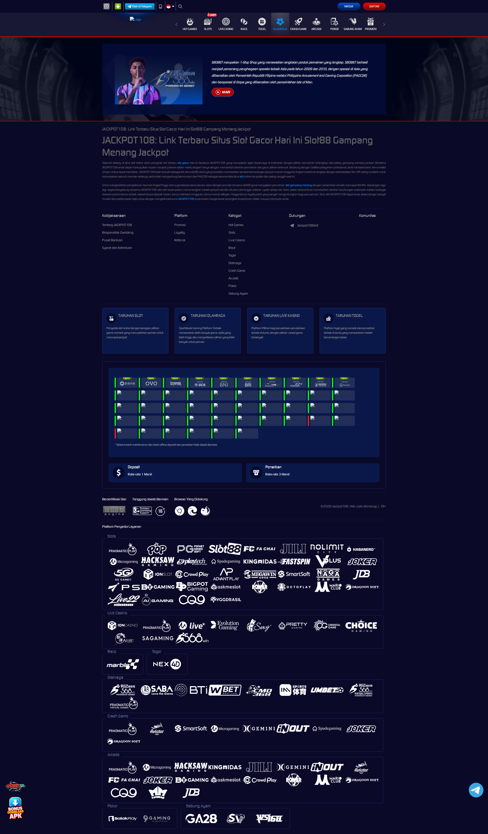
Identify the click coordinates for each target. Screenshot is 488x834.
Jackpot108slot (307, 225)
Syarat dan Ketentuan (117, 248)
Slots (208, 29)
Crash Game (298, 29)
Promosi (370, 29)
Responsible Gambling (117, 232)
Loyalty (179, 232)
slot (242, 176)
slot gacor (183, 163)
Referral (179, 240)
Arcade (316, 29)
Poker (334, 29)
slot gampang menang (298, 185)
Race (244, 29)
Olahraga (280, 29)
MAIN (226, 92)
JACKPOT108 (186, 199)
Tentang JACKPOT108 (117, 225)
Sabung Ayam (353, 29)
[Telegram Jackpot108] (475, 790)
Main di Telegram (142, 6)
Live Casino (226, 29)
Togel (262, 29)
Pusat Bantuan (112, 240)
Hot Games (190, 29)
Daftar (374, 6)
